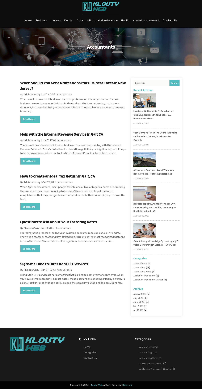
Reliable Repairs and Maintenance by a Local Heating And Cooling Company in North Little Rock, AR (154, 207)
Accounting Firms (142, 271)
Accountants (64, 94)
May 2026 (138, 306)
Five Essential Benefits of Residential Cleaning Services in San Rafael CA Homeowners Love (153, 115)
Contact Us (170, 20)
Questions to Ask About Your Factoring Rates (58, 221)
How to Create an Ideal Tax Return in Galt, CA (57, 176)
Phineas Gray (31, 228)
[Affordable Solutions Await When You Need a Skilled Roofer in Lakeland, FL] (144, 160)
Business (41, 20)
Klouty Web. (97, 385)
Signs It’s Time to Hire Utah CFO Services (54, 263)
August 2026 (139, 294)
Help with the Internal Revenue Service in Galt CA (61, 134)
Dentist (68, 20)
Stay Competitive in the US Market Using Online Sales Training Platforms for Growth (155, 136)
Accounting (139, 267)
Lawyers (55, 20)
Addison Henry (32, 94)
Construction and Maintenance (97, 20)
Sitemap (127, 385)
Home (28, 20)
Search (174, 83)
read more (28, 119)
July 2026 (138, 298)
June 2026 (138, 302)
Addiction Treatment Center (148, 279)
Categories (90, 352)
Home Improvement (146, 20)
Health (125, 20)
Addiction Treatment (144, 275)
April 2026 (138, 310)
